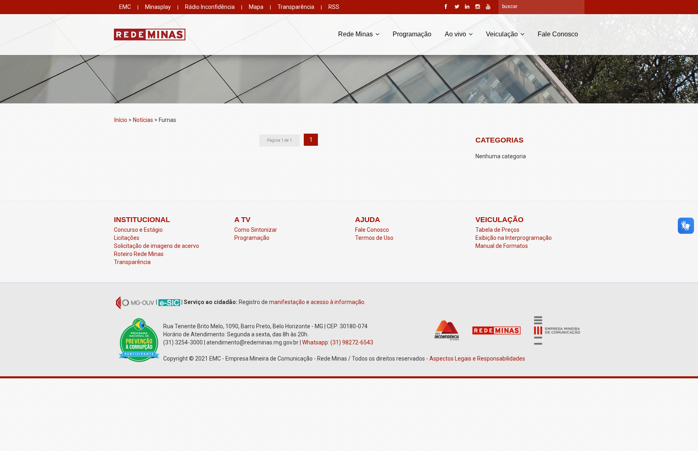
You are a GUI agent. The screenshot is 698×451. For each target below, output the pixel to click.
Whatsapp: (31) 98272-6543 (337, 342)
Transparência (296, 7)
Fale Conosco (558, 34)
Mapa (256, 7)
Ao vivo (456, 34)
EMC (125, 7)
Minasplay (158, 7)
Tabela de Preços (497, 230)
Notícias (143, 120)
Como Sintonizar (255, 230)
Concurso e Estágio (138, 230)
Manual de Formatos (501, 246)
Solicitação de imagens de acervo (156, 246)
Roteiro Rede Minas (139, 254)
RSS (333, 7)
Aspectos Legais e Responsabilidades (477, 358)
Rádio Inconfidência (210, 7)
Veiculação (502, 34)
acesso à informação (337, 302)
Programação (412, 34)
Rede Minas (356, 34)
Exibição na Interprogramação (513, 238)
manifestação (287, 302)
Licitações (126, 238)
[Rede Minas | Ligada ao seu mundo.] (149, 34)
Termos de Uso (374, 238)
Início (120, 120)
